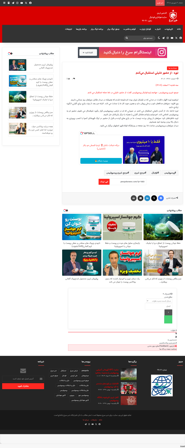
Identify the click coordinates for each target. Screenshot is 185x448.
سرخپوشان (85, 375)
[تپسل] (81, 133)
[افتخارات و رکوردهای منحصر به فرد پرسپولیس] (129, 388)
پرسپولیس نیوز (83, 395)
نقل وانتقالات (84, 385)
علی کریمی (73, 375)
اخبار (159, 29)
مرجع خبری (139, 173)
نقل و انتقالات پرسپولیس (66, 385)
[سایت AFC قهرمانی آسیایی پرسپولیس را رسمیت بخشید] (129, 374)
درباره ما (86, 419)
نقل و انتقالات (64, 380)
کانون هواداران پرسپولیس (80, 400)
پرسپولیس (169, 173)
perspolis (85, 370)
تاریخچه (169, 29)
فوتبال (155, 173)
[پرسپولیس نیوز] (162, 15)
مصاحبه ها (173, 68)
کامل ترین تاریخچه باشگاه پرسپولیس (108, 399)
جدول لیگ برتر (113, 29)
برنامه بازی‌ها (81, 29)
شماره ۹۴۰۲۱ (162, 369)
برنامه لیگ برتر (97, 29)
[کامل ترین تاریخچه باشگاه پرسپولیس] (129, 400)
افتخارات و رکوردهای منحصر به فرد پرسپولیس (107, 385)
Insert (182, 446)
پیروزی (72, 395)
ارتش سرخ (74, 370)
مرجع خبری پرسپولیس (117, 173)
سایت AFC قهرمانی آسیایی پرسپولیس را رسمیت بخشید (107, 371)
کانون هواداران (61, 395)
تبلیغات (68, 29)
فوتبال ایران (146, 29)
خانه (179, 29)
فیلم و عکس (130, 29)
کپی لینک (104, 181)
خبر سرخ (54, 370)
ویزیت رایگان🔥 (101, 161)
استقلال (63, 370)
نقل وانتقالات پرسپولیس (80, 390)
